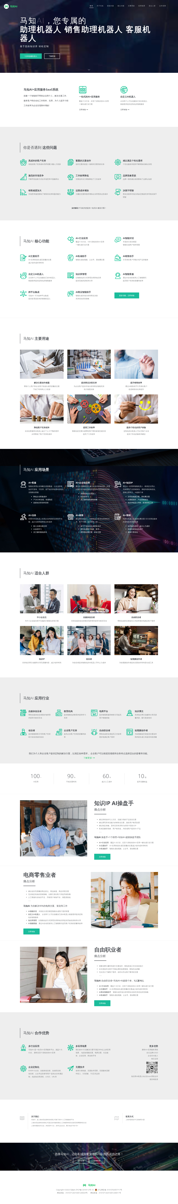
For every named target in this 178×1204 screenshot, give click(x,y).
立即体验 (82, 109)
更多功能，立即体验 (126, 295)
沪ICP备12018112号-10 (85, 1190)
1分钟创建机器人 (30, 56)
